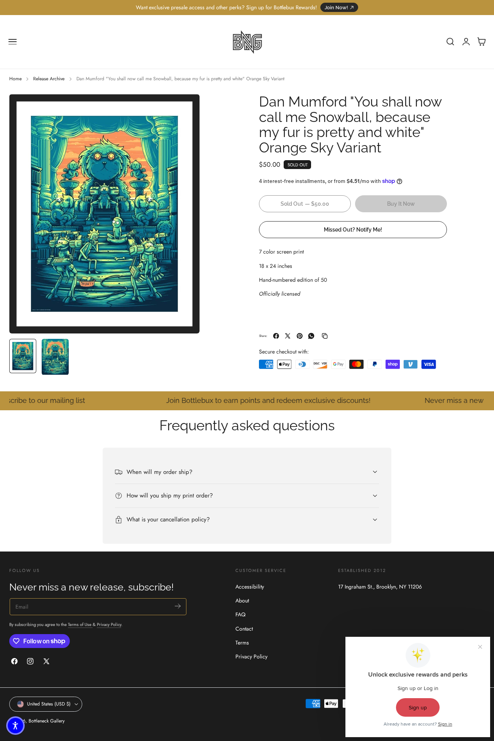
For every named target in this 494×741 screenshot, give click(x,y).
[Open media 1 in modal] (186, 108)
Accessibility (249, 586)
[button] (13, 42)
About (242, 600)
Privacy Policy (109, 624)
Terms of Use (80, 624)
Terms (242, 642)
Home (15, 78)
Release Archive (48, 78)
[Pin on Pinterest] (299, 336)
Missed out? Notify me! (353, 229)
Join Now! (336, 7)
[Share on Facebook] (276, 336)
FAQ (240, 614)
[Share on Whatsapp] (311, 336)
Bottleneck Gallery (46, 720)
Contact (244, 628)
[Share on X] (287, 336)
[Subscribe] (178, 606)
